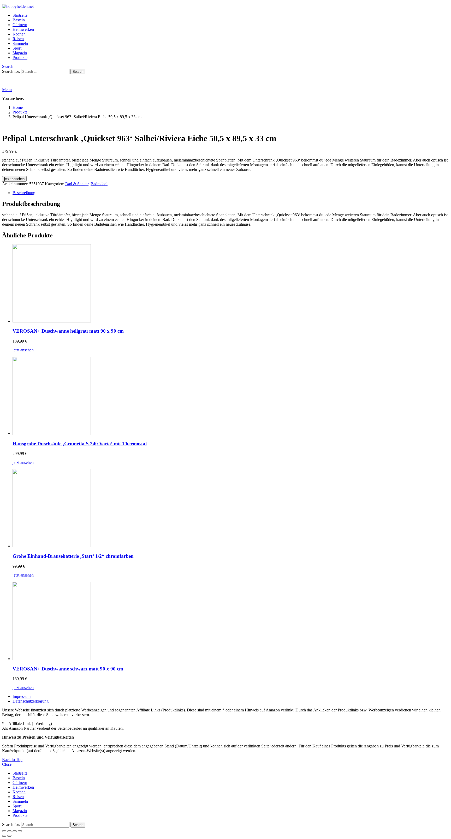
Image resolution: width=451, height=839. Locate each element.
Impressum (22, 696)
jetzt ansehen (14, 179)
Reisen (18, 39)
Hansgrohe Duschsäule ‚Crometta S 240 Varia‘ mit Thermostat (80, 443)
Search (78, 72)
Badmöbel (99, 184)
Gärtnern (20, 24)
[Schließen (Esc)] (20, 831)
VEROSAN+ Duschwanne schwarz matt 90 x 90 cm (68, 669)
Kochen (19, 34)
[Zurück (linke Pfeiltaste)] (4, 836)
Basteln (19, 20)
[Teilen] (15, 831)
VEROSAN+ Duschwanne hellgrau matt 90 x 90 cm (68, 331)
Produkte (20, 57)
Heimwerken (23, 29)
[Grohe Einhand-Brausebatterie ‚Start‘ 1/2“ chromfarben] (231, 508)
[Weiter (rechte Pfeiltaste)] (9, 836)
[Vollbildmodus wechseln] (9, 831)
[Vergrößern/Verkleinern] (4, 831)
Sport (17, 48)
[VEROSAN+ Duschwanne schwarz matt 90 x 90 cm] (231, 621)
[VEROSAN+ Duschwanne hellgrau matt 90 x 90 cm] (231, 283)
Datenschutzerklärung (31, 701)
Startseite (20, 15)
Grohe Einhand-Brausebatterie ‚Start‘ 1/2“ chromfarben (73, 556)
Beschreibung (24, 192)
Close (6, 764)
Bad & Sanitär (76, 184)
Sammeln (20, 43)
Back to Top (12, 759)
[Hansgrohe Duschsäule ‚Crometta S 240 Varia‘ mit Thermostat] (231, 396)
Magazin (20, 53)
